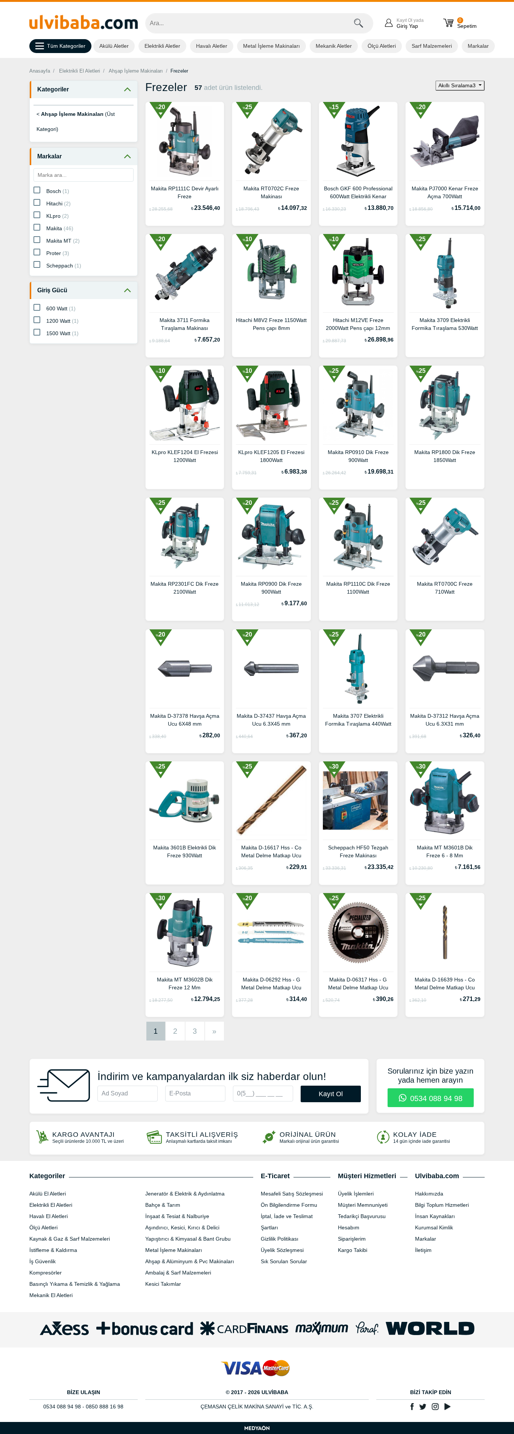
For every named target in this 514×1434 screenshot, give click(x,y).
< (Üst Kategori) (75, 121)
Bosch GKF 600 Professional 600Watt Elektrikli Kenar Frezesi (358, 193)
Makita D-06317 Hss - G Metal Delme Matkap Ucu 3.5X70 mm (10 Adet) (358, 984)
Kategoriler (53, 89)
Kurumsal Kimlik (434, 1227)
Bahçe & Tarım (162, 1205)
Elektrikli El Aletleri (79, 71)
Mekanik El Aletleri (51, 1295)
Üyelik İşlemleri (356, 1194)
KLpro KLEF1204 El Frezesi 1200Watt (185, 456)
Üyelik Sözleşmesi (282, 1250)
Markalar (478, 46)
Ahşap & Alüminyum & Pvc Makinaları (189, 1261)
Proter (57, 253)
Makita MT (63, 241)
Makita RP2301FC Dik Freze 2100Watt (185, 588)
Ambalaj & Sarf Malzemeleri (178, 1273)
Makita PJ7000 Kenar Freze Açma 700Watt (445, 192)
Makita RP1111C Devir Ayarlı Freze (185, 192)
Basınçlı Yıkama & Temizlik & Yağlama (74, 1284)
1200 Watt (62, 321)
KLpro (57, 216)
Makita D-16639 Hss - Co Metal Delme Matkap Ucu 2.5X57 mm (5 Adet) (445, 984)
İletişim (423, 1250)
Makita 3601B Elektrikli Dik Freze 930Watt (184, 851)
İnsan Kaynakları (435, 1216)
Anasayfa (39, 71)
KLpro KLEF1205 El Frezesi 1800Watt (271, 456)
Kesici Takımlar (163, 1284)
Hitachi (58, 204)
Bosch (57, 191)
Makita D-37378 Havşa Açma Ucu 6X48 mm (184, 720)
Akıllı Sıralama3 (457, 85)
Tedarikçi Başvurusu (362, 1216)
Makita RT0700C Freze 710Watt (445, 588)
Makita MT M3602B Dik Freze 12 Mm (185, 983)
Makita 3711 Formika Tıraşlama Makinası (185, 324)
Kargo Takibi (352, 1250)
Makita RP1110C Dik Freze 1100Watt (358, 588)
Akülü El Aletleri (47, 1194)
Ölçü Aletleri (382, 46)
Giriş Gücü (52, 290)
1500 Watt (62, 333)
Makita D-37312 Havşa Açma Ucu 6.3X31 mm (444, 720)
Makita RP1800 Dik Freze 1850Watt (444, 456)
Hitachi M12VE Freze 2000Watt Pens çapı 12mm (358, 324)
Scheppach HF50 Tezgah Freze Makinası (358, 851)
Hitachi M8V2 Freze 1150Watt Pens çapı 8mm (271, 324)
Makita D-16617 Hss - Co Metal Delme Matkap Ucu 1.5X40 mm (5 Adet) (271, 852)
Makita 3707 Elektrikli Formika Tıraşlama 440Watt (358, 720)
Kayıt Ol (331, 1094)
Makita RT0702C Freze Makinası (271, 192)
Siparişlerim (352, 1239)
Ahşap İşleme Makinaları (136, 71)
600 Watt (61, 308)
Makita (59, 228)
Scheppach (63, 266)
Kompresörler (45, 1273)
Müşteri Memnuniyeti (363, 1205)
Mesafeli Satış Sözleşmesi (292, 1194)
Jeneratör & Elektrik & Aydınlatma (185, 1194)
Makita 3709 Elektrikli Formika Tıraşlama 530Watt (445, 324)
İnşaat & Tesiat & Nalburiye (177, 1216)
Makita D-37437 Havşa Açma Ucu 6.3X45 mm (271, 720)
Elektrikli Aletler (162, 46)
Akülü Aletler (114, 46)
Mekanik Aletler (334, 46)
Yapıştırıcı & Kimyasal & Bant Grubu (188, 1239)
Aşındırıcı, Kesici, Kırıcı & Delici (182, 1227)
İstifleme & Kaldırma (53, 1250)
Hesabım (348, 1227)
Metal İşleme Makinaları (271, 46)
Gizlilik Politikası (279, 1239)
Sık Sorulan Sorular (284, 1261)
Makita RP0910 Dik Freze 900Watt (358, 456)
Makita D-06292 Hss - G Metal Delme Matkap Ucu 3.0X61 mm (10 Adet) (271, 984)
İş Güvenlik (42, 1261)
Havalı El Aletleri (48, 1216)
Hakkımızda (429, 1194)
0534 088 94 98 (435, 1098)
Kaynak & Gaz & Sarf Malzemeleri (69, 1239)
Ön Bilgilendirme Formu (289, 1205)
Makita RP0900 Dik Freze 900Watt (271, 588)
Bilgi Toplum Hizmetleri (442, 1205)
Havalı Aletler (211, 46)
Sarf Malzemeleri (432, 46)
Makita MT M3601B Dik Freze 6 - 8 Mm (445, 851)
